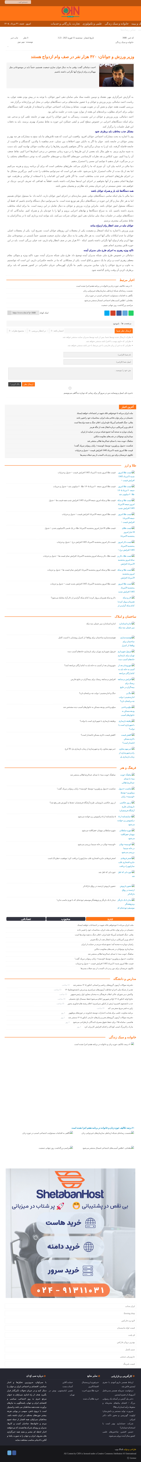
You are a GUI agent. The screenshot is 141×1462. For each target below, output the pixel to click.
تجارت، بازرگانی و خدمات (65, 23)
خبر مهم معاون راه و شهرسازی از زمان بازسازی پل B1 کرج (90, 749)
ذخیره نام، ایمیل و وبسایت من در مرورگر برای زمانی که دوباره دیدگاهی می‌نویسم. (98, 393)
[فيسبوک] (119, 313)
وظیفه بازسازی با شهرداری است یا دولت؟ (98, 721)
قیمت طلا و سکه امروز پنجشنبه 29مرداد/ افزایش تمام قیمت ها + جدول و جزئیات (81, 570)
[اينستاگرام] (14, 1452)
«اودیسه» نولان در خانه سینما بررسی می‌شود (97, 844)
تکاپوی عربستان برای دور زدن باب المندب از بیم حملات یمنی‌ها (106, 455)
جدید (110, 919)
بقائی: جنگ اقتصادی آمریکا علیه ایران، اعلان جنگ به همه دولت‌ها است (103, 422)
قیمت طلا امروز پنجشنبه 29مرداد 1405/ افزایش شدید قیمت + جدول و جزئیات (83, 584)
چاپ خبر (14, 38)
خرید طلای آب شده (91, 1399)
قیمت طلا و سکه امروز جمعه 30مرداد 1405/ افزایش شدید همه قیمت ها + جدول (82, 500)
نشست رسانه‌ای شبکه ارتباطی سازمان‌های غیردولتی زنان (108, 291)
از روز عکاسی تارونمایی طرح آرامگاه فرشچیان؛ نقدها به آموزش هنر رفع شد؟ (83, 802)
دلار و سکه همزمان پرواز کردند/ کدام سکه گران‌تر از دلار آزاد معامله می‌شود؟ (83, 598)
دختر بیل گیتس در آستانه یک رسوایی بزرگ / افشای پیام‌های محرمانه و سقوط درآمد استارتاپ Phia (118, 1403)
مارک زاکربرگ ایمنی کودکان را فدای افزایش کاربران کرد (108, 1027)
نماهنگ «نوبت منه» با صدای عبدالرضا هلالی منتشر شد (110, 441)
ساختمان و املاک (125, 616)
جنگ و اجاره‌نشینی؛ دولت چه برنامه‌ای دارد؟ (97, 693)
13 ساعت (66, 985)
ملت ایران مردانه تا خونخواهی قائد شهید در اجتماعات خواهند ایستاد (105, 413)
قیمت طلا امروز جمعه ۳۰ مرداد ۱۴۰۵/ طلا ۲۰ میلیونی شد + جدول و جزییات (84, 486)
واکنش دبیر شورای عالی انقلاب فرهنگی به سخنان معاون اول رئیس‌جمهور (101, 994)
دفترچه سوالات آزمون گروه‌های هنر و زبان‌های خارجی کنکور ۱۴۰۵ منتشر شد (100, 1017)
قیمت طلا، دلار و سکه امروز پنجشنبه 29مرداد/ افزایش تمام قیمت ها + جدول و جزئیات (79, 556)
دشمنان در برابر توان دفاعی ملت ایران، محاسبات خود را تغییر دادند (105, 418)
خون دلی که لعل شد (107, 872)
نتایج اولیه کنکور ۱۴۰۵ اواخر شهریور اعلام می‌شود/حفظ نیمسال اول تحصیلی (101, 999)
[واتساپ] (131, 313)
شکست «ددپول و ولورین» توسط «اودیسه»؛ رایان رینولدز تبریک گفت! (103, 446)
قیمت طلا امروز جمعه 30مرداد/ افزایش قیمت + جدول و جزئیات (89, 514)
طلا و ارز (130, 465)
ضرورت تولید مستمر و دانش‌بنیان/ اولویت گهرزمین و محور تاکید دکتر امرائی (118, 1415)
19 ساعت (62, 999)
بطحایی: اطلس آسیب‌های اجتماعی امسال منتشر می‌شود (108, 300)
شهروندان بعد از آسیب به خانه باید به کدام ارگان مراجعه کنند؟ (90, 665)
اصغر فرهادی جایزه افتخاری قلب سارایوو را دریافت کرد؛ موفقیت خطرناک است (82, 858)
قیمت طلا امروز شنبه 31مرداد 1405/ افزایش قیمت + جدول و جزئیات (104, 450)
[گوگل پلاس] (113, 313)
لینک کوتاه (44, 313)
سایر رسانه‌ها (128, 29)
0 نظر (25, 38)
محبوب (65, 919)
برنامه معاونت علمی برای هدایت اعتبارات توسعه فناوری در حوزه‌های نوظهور (101, 1013)
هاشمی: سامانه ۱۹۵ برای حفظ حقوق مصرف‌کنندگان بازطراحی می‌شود (103, 1022)
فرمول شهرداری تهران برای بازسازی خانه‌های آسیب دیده (92, 651)
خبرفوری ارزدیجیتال (90, 1382)
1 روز (63, 1013)
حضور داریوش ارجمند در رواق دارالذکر (99, 886)
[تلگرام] (125, 313)
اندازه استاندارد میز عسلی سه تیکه (101, 623)
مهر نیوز (21, 42)
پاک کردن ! (14, 384)
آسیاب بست (67, 1386)
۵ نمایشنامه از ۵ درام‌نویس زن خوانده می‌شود (97, 816)
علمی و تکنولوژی (92, 23)
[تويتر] (107, 313)
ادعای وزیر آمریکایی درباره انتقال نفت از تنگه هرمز (111, 427)
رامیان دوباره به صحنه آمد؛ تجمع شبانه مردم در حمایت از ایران (107, 432)
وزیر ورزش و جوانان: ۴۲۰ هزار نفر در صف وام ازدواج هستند (82, 56)
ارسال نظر (28, 384)
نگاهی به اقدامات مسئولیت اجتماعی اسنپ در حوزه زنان (109, 295)
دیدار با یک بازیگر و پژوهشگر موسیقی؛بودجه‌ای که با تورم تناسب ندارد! (86, 900)
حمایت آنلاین (67, 1382)
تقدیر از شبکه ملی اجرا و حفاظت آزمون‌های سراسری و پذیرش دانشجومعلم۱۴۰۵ (99, 989)
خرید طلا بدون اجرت (90, 1390)
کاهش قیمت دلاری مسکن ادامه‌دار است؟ (98, 735)
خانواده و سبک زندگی (117, 23)
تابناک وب (119, 1449)
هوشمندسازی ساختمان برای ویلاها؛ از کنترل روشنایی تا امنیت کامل (87, 637)
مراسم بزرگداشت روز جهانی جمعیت (117, 305)
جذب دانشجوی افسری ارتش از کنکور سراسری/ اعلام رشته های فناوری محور (100, 1003)
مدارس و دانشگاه (124, 979)
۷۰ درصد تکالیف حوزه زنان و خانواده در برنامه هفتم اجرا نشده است (104, 286)
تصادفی (26, 919)
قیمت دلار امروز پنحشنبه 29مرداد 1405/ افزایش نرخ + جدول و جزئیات (86, 542)
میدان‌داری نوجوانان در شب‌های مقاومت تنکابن (113, 436)
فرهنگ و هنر (128, 767)
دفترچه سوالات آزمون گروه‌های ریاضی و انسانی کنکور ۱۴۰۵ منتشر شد (103, 985)
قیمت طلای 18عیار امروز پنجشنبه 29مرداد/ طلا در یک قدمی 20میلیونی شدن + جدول (80, 528)
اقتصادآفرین (93, 1386)
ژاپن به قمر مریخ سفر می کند (120, 1008)
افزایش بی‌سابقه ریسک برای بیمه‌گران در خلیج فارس (93, 679)
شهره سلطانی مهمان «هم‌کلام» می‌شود (99, 830)
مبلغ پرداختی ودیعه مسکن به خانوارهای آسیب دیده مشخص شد (89, 707)
